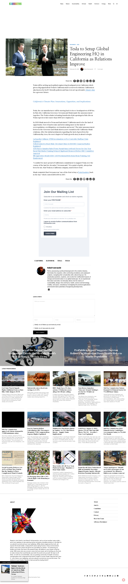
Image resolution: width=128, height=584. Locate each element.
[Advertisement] (64, 21)
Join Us (96, 505)
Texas (67, 261)
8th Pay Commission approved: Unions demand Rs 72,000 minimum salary (12, 431)
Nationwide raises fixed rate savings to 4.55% (37, 389)
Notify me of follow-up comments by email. (48, 324)
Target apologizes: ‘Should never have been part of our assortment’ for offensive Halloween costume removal (114, 470)
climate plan (90, 90)
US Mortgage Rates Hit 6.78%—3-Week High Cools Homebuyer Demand (38, 478)
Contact (96, 512)
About (96, 502)
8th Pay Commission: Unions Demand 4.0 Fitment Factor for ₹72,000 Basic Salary (115, 390)
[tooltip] (74, 81)
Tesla (59, 261)
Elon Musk (50, 261)
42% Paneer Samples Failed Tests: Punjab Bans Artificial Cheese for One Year (62, 149)
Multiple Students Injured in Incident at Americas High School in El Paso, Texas (18, 570)
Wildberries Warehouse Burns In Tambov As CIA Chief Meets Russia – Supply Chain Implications (63, 431)
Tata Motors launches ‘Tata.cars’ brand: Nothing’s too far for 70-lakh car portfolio (88, 391)
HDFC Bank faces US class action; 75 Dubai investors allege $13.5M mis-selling (62, 390)
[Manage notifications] (123, 579)
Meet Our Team (99, 519)
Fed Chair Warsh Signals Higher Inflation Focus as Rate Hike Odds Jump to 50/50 (12, 390)
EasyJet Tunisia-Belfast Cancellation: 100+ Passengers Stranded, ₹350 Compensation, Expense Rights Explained (38, 431)
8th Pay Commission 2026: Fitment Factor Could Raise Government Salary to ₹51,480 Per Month (115, 431)
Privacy (96, 515)
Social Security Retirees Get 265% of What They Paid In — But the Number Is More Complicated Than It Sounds (12, 470)
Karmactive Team (35, 577)
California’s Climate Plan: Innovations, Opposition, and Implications (62, 101)
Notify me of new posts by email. (45, 328)
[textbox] (36, 550)
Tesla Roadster (84, 172)
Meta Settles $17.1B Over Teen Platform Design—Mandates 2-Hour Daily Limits (63, 468)
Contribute (97, 509)
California (38, 261)
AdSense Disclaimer (100, 522)
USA (78, 44)
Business (73, 44)
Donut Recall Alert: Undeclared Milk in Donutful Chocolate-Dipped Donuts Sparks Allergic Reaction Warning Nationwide (89, 470)
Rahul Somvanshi (88, 69)
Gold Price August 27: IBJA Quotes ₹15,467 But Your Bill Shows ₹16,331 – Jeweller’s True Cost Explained (88, 431)
